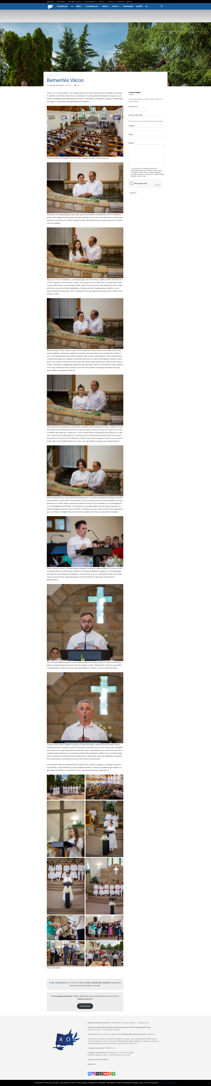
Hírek (78, 6)
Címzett (132, 126)
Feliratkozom (85, 1006)
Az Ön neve (133, 106)
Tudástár (101, 1)
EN (147, 6)
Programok (128, 6)
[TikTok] (101, 1073)
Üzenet (132, 143)
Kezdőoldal (62, 6)
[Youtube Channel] (105, 1073)
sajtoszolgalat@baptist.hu (60, 983)
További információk (170, 1082)
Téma (131, 134)
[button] (161, 6)
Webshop (129, 1)
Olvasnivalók (91, 6)
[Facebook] (89, 1073)
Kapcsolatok (120, 1)
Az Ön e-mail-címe (136, 115)
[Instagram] (93, 1073)
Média (104, 6)
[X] (97, 1073)
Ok (161, 1082)
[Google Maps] (113, 1073)
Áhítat (115, 6)
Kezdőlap (50, 75)
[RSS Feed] (109, 1073)
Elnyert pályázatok (89, 1)
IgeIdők (139, 6)
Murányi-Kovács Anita (57, 85)
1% (72, 6)
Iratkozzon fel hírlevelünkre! (98, 1059)
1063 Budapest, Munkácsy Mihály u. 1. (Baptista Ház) (130, 1023)
